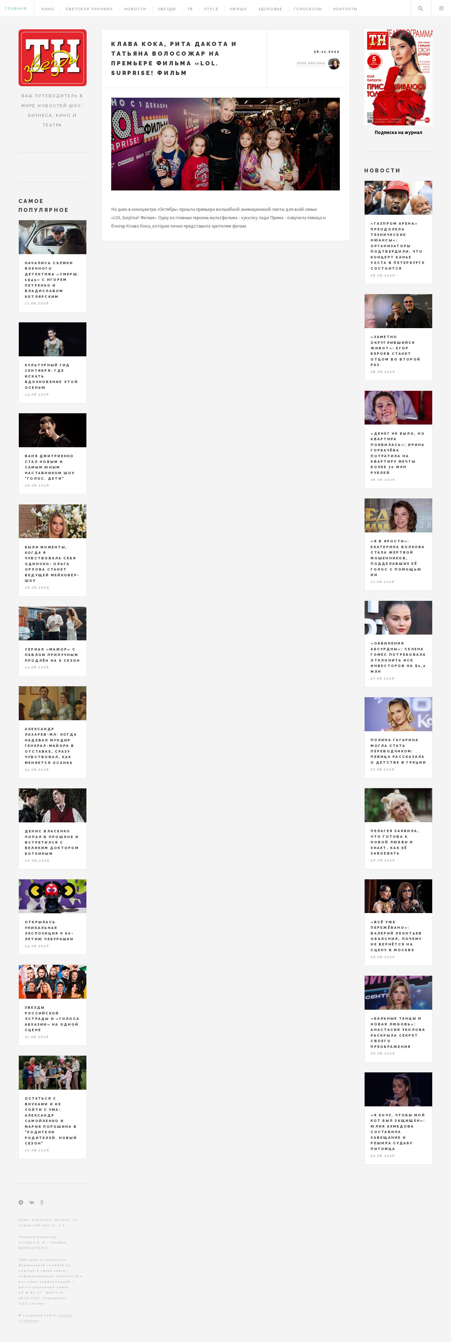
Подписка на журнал (398, 132)
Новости (135, 9)
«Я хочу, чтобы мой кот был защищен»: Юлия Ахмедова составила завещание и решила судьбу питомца (398, 1132)
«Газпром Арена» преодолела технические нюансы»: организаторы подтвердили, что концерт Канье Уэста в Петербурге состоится (398, 246)
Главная (16, 8)
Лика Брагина (311, 63)
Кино (48, 9)
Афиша (238, 9)
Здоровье (270, 9)
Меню (441, 8)
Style (211, 9)
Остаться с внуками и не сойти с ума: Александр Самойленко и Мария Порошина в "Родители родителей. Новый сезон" (51, 1120)
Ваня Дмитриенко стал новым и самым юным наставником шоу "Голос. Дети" (50, 467)
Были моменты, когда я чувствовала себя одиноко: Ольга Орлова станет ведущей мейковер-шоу (52, 564)
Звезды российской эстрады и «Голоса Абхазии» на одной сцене (52, 1019)
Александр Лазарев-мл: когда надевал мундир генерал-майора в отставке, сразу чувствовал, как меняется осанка (51, 746)
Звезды (167, 9)
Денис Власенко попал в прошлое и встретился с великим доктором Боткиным (52, 842)
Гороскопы (308, 9)
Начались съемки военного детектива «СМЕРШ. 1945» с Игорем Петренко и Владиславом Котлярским (52, 280)
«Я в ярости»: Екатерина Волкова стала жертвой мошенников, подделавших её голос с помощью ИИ (398, 558)
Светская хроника (90, 9)
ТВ (190, 9)
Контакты (346, 9)
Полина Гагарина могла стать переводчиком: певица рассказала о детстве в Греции (398, 751)
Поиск (420, 8)
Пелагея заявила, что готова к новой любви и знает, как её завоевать (395, 842)
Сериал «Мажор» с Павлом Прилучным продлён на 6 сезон (52, 655)
